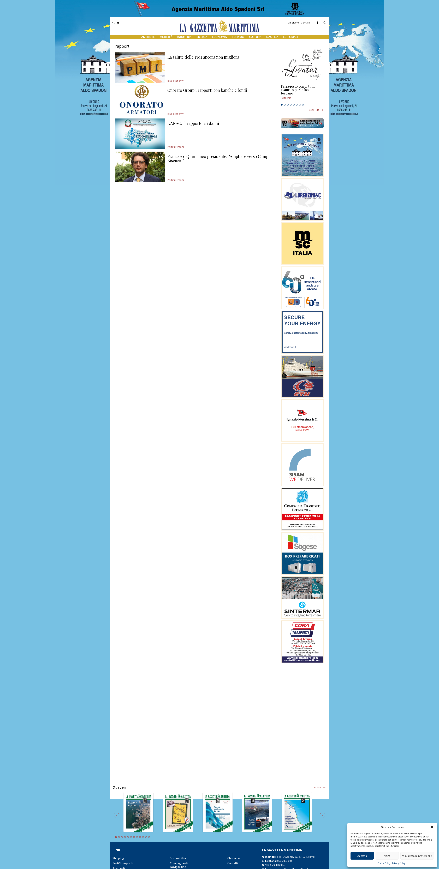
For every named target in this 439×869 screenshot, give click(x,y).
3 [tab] (288, 105)
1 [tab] (282, 105)
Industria (184, 37)
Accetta (362, 856)
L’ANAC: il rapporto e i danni (193, 123)
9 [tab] (140, 837)
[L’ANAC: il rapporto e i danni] (140, 133)
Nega (387, 856)
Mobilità (166, 37)
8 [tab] (303, 105)
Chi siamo (293, 22)
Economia (219, 37)
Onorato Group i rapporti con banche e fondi (207, 90)
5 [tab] (294, 105)
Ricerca (202, 37)
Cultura (255, 37)
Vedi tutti (314, 109)
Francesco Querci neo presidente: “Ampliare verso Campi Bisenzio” (218, 158)
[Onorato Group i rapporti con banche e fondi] (140, 100)
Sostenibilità (178, 858)
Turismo (238, 37)
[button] (432, 827)
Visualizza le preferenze (417, 856)
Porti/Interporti (175, 146)
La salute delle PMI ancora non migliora (203, 57)
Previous (116, 815)
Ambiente (148, 37)
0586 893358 (284, 860)
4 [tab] (291, 105)
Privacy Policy (398, 863)
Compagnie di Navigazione (179, 865)
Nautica (272, 37)
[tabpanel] (302, 93)
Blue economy (175, 80)
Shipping (118, 858)
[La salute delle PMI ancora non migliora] (140, 67)
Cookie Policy (383, 863)
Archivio (317, 787)
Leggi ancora (302, 93)
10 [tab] (143, 837)
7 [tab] (300, 105)
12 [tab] (149, 837)
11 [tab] (146, 837)
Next (322, 815)
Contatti (305, 22)
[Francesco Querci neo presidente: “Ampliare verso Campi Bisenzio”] (140, 167)
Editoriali (290, 37)
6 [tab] (297, 105)
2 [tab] (285, 105)
